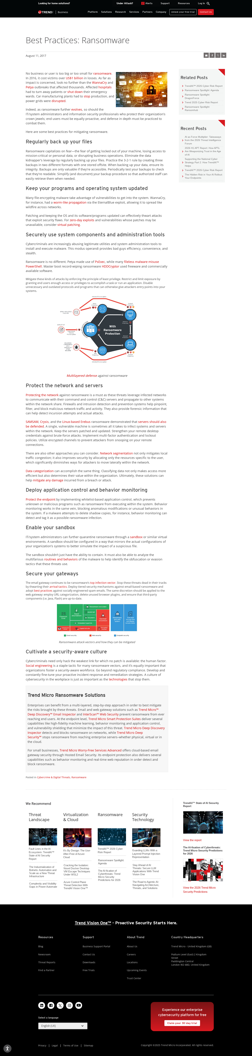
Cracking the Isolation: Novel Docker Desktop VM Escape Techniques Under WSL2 (77, 870)
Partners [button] (147, 11)
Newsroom (44, 954)
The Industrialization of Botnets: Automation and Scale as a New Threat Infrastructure (42, 871)
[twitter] (217, 55)
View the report (192, 839)
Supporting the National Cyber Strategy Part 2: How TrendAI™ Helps (200, 162)
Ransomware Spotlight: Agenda (200, 90)
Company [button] (161, 11)
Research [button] (120, 11)
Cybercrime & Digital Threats (53, 777)
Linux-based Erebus (76, 422)
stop (87, 96)
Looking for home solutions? (54, 3)
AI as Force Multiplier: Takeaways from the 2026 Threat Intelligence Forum (201, 140)
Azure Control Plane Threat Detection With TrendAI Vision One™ (76, 885)
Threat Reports (46, 962)
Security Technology (143, 817)
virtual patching (68, 225)
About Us (132, 946)
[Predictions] (203, 869)
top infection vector (103, 583)
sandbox (136, 537)
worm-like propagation (69, 202)
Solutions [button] (106, 11)
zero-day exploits (82, 220)
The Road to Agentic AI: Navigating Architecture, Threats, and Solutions (146, 884)
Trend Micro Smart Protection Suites (114, 719)
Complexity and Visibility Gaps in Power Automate (43, 885)
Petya (30, 87)
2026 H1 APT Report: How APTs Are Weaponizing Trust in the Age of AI (201, 151)
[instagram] (69, 1005)
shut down (75, 92)
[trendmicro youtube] (78, 1005)
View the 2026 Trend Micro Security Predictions (199, 889)
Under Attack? (125, 3)
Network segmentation (116, 453)
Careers (131, 954)
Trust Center (134, 978)
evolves (76, 109)
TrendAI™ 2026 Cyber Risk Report (204, 86)
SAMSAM (32, 422)
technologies (118, 679)
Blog (40, 946)
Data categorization (40, 471)
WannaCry (99, 82)
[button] (63, 1026)
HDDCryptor (110, 266)
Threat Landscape (39, 817)
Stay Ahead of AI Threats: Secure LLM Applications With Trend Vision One (146, 870)
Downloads (89, 962)
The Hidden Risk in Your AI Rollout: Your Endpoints (202, 176)
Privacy (42, 1045)
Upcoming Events (137, 970)
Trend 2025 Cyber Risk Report (200, 102)
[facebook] (212, 55)
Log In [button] (201, 3)
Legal (55, 1045)
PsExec (100, 262)
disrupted (58, 101)
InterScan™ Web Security (101, 714)
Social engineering (39, 665)
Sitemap (88, 1045)
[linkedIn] (223, 55)
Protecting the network (42, 395)
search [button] (208, 4)
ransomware (102, 73)
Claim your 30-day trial (180, 1022)
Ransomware (78, 777)
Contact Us (206, 12)
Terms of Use (70, 1045)
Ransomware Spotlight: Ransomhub (196, 108)
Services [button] (134, 11)
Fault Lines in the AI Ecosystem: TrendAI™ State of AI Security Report (41, 848)
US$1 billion (74, 78)
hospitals (105, 87)
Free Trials (89, 970)
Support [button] (165, 3)
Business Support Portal (96, 946)
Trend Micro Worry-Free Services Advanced (91, 750)
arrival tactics (58, 587)
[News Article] (203, 821)
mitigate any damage (48, 480)
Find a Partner (46, 970)
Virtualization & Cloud (75, 817)
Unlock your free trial (182, 11)
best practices (43, 590)
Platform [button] (93, 11)
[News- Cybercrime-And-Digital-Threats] (206, 55)
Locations (132, 962)
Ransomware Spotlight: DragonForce (196, 96)
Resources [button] (184, 3)
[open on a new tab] (60, 1005)
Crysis (44, 422)
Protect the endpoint (40, 499)
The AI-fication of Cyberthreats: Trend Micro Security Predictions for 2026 (109, 875)
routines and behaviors (61, 559)
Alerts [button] (147, 3)
